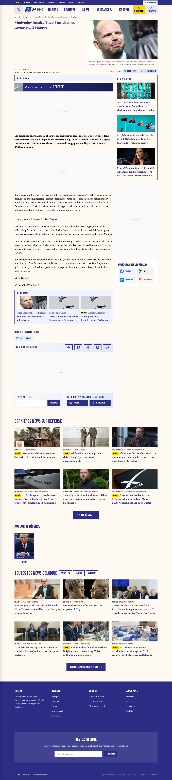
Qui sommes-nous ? (97, 696)
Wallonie (92, 573)
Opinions (62, 3)
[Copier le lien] (69, 347)
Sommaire (24, 78)
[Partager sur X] (88, 347)
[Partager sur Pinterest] (98, 347)
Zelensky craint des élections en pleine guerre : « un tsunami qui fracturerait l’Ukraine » (85, 499)
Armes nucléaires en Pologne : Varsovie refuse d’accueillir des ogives (35, 455)
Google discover (150, 71)
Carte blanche (39, 3)
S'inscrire (111, 754)
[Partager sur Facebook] (78, 347)
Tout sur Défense (84, 515)
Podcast (81, 3)
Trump (24, 561)
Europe (85, 10)
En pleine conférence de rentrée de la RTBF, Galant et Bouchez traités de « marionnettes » (135, 139)
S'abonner (54, 403)
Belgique (53, 10)
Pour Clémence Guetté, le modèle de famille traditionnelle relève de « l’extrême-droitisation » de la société (136, 172)
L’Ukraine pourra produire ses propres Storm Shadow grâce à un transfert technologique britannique (35, 499)
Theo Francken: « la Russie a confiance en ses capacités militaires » (31, 316)
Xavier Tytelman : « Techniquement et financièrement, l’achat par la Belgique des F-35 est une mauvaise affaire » (95, 316)
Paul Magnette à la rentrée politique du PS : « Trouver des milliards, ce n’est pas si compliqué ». (37, 609)
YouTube (129, 711)
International (104, 10)
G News (76, 403)
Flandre (79, 573)
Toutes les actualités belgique (84, 667)
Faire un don (150, 2)
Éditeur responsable (97, 706)
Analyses (71, 3)
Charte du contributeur (149, 775)
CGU (135, 775)
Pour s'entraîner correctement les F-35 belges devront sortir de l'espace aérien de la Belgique (63, 316)
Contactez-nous (95, 701)
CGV (129, 775)
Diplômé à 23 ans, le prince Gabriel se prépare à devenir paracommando (82, 457)
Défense (19, 338)
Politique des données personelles (111, 775)
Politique (69, 10)
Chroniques (51, 3)
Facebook (130, 696)
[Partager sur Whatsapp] (107, 347)
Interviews (27, 3)
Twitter (129, 701)
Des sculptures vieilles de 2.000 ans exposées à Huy (83, 607)
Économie (124, 10)
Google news (131, 71)
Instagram (130, 706)
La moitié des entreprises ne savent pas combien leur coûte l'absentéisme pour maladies (36, 651)
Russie (28, 338)
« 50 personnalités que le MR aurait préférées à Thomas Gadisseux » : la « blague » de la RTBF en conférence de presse (135, 106)
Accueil (17, 17)
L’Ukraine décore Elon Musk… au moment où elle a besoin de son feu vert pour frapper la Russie (134, 457)
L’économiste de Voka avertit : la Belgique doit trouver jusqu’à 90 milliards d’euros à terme (85, 651)
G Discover (100, 403)
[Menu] (18, 9)
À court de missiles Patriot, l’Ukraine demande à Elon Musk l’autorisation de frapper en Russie (131, 499)
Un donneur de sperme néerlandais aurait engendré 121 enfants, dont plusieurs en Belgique (132, 651)
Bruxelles (65, 573)
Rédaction (27, 70)
